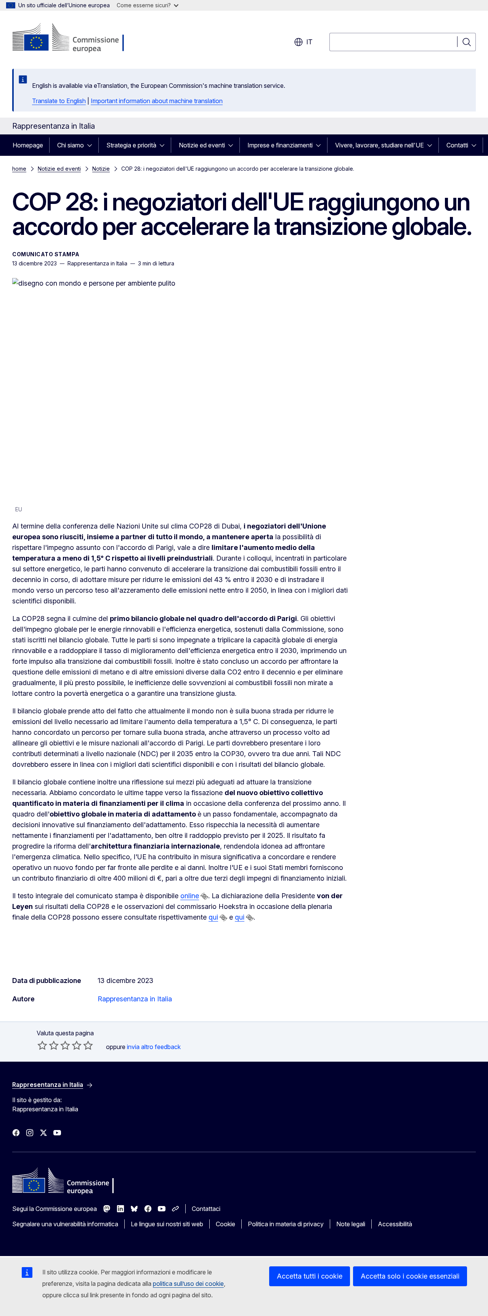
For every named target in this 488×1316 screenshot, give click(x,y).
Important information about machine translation (157, 101)
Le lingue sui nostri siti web (167, 1224)
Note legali (350, 1224)
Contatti (457, 145)
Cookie (225, 1224)
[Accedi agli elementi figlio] (91, 145)
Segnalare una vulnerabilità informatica (65, 1224)
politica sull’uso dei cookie (188, 1283)
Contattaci (206, 1209)
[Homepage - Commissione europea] (73, 38)
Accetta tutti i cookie (309, 1276)
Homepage (28, 145)
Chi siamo (70, 145)
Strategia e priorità (131, 145)
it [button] (309, 42)
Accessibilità (395, 1224)
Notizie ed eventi (202, 145)
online (189, 896)
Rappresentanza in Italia (135, 999)
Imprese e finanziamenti (280, 145)
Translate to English (59, 101)
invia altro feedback (154, 1047)
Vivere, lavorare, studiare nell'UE (379, 145)
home (19, 168)
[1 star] (42, 1045)
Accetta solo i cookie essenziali (410, 1276)
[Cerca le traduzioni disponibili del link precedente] (204, 896)
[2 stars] (48, 1045)
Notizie (101, 168)
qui (213, 917)
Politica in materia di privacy (286, 1224)
